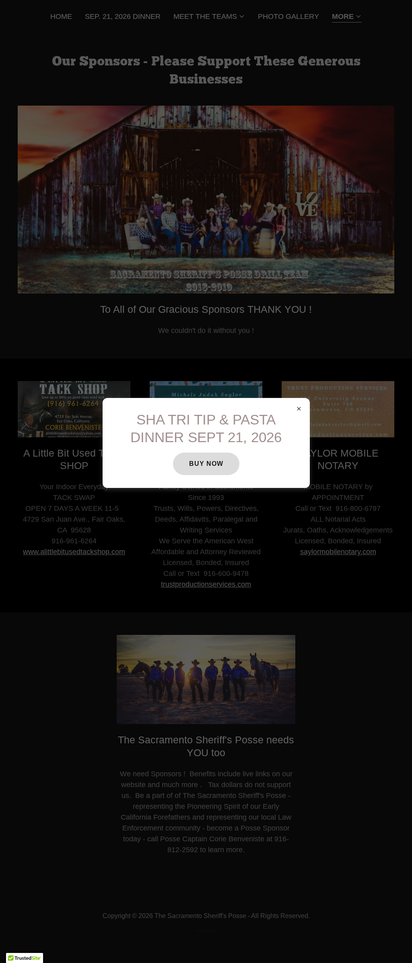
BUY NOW (206, 463)
